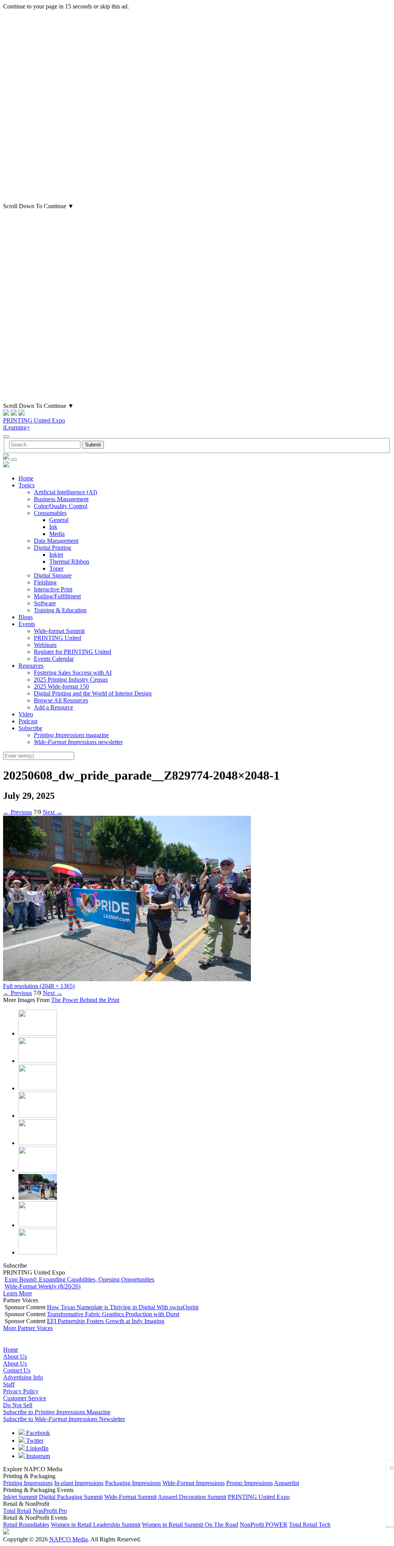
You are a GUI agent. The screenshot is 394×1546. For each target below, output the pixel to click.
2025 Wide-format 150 (61, 686)
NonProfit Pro (50, 1510)
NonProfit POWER (263, 1524)
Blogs (25, 617)
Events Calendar (54, 658)
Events (26, 624)
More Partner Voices (28, 1328)
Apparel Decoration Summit (192, 1497)
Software (45, 603)
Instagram (37, 1456)
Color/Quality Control (60, 506)
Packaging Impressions (133, 1483)
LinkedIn (36, 1448)
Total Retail (17, 1510)
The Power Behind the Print (85, 1000)
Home (25, 478)
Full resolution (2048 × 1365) (39, 986)
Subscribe (30, 728)
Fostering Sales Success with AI (73, 672)
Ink (53, 527)
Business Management (61, 499)
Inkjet (56, 554)
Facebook (37, 1433)
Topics (26, 485)
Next (52, 812)
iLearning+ (16, 427)
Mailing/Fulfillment (57, 596)
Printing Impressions (28, 1483)
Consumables (50, 513)
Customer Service (24, 1398)
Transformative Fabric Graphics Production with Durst (113, 1314)
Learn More (17, 1293)
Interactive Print (53, 589)
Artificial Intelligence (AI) (65, 492)
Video (25, 714)
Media (57, 533)
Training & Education (60, 610)
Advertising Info (23, 1377)
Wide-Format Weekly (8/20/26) (42, 1286)
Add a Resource (53, 707)
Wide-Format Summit (130, 1497)
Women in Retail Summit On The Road (190, 1524)
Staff (9, 1384)
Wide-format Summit (59, 631)
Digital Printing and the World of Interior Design (93, 693)
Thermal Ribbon (69, 561)
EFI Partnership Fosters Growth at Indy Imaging (105, 1321)
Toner (56, 568)
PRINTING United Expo (34, 420)
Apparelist (286, 1483)
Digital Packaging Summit (71, 1497)
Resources (30, 665)
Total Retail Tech (310, 1524)
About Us (15, 1356)
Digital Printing (52, 547)
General (58, 520)
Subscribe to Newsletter (64, 1419)
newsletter (78, 742)
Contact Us (16, 1370)
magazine (71, 735)
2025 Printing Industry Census (71, 679)
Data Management (56, 540)
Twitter (34, 1440)
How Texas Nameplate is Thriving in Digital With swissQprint (123, 1307)
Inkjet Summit (20, 1497)
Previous (17, 812)
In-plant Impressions (79, 1483)
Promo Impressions (249, 1483)
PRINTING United (57, 638)
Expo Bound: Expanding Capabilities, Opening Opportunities (79, 1279)
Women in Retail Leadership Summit (95, 1524)
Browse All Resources (61, 700)
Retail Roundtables (26, 1524)
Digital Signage (53, 575)
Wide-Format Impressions (193, 1483)
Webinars (45, 645)
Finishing (45, 582)
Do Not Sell (17, 1405)
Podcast (27, 721)
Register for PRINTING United (72, 651)
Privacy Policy (20, 1391)
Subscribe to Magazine (56, 1412)
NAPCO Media (68, 1539)
